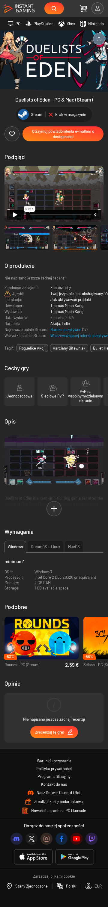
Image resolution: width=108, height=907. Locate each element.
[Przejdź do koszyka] (83, 8)
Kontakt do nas (54, 784)
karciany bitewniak (69, 348)
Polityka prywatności (54, 768)
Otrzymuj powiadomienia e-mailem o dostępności (63, 134)
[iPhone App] (33, 856)
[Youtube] (76, 839)
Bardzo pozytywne (66, 329)
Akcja (55, 323)
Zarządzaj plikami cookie (54, 876)
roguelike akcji (32, 348)
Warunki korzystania (54, 760)
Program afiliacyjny (54, 776)
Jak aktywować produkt (71, 299)
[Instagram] (46, 839)
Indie (66, 323)
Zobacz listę (60, 287)
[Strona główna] (19, 8)
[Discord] (16, 839)
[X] (32, 839)
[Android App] (75, 856)
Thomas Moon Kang (66, 305)
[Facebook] (62, 839)
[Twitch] (92, 839)
